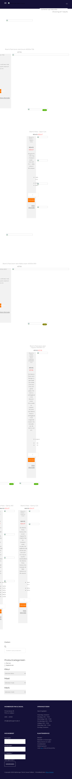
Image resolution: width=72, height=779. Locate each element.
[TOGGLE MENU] (5, 3)
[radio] (36, 178)
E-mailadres (8, 753)
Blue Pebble (50, 772)
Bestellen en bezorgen (44, 740)
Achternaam (8, 745)
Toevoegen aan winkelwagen (31, 200)
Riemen (8, 663)
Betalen (39, 737)
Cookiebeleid (41, 744)
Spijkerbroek (10, 665)
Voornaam (7, 738)
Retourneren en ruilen (44, 742)
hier (42, 748)
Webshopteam (42, 746)
